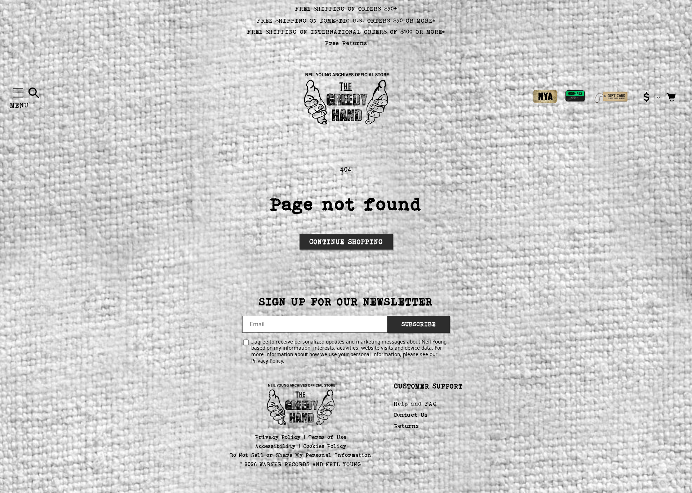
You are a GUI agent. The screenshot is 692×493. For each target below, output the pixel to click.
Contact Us (411, 415)
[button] (18, 93)
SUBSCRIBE (419, 324)
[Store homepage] (300, 403)
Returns (406, 426)
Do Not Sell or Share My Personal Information (301, 455)
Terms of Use (327, 437)
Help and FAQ (415, 404)
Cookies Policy (325, 446)
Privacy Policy (267, 360)
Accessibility (275, 446)
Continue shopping (346, 241)
